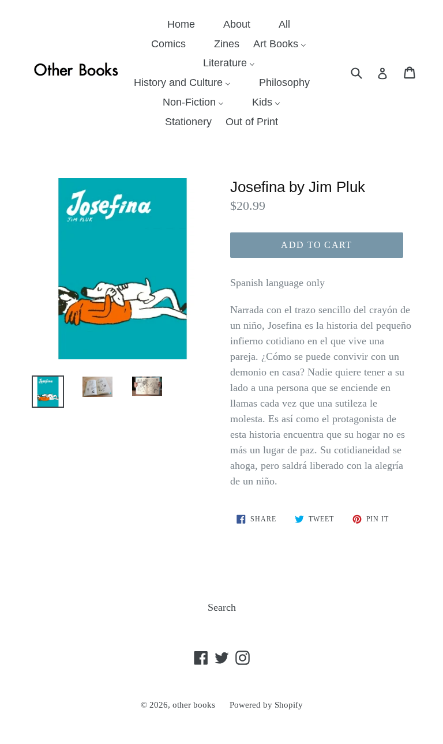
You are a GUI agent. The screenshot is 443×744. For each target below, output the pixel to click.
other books (193, 704)
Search (222, 607)
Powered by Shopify (266, 704)
